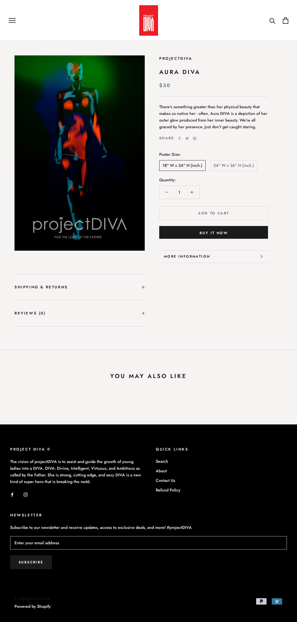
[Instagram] (25, 494)
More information (187, 256)
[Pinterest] (194, 138)
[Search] (272, 20)
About (161, 471)
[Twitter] (187, 138)
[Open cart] (285, 20)
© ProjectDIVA (32, 598)
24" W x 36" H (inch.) (233, 165)
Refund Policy (168, 490)
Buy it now (214, 233)
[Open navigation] (12, 20)
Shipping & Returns (41, 287)
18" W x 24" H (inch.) (182, 165)
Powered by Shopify (33, 606)
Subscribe (31, 562)
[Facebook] (179, 138)
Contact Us (165, 480)
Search (162, 461)
